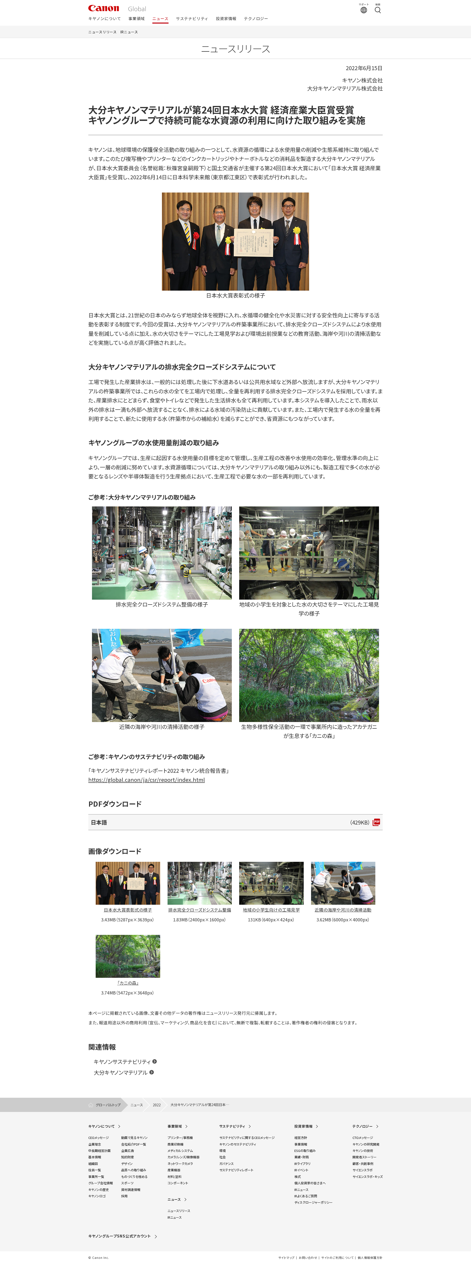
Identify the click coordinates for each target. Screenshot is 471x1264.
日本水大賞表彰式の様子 (128, 910)
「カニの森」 (128, 983)
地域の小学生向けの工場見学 (271, 910)
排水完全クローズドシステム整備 (199, 910)
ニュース (160, 18)
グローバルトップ (108, 1104)
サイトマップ (286, 1257)
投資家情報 (226, 18)
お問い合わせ (308, 1257)
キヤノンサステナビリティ (122, 1061)
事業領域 (136, 18)
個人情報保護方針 (370, 1257)
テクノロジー (256, 18)
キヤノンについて (104, 18)
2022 (157, 1104)
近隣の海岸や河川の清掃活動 (343, 910)
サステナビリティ (192, 18)
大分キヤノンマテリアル (121, 1072)
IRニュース (129, 31)
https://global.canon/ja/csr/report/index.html (146, 779)
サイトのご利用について (337, 1257)
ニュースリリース (102, 31)
